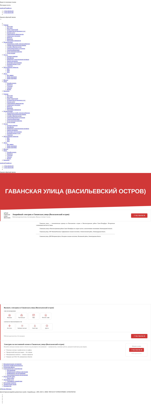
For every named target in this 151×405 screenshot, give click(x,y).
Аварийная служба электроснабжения (18, 44)
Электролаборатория (13, 50)
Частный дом (21, 317)
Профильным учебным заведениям (17, 372)
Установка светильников (14, 62)
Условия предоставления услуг (16, 31)
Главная (5, 25)
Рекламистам (7, 386)
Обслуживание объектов (10, 67)
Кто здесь (10, 28)
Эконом (9, 88)
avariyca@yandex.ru (5, 8)
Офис (33, 317)
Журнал (5, 80)
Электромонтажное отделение (16, 48)
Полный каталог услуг (14, 64)
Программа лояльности (14, 40)
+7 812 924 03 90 (8, 12)
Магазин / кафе (45, 317)
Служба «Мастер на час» (14, 47)
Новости (9, 37)
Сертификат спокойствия (14, 381)
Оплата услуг (11, 32)
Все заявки (10, 75)
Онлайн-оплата (11, 83)
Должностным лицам (9, 384)
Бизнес (9, 89)
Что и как (10, 26)
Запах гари (35, 328)
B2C (8, 69)
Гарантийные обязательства (15, 34)
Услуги (5, 55)
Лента (5, 73)
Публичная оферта (9, 367)
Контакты (6, 91)
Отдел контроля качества (14, 51)
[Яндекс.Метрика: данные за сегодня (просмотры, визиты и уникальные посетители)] (5, 389)
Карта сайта (10, 378)
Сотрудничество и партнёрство (12, 368)
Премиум (10, 84)
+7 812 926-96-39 (139, 215)
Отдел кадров (11, 53)
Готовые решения (12, 56)
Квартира (9, 317)
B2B (8, 70)
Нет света (9, 328)
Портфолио (10, 58)
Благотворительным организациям (17, 375)
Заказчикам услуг (8, 379)
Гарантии (10, 66)
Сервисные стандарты (13, 36)
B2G (8, 72)
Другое (47, 328)
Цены (5, 81)
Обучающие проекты (9, 383)
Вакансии (10, 39)
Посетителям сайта (9, 376)
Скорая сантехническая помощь (16, 45)
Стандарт (10, 86)
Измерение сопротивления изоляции (18, 59)
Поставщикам (11, 370)
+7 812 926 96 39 (8, 11)
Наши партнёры (12, 78)
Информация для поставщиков (16, 373)
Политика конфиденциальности (13, 365)
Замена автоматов (12, 61)
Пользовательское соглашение (12, 364)
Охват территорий (12, 29)
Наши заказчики (12, 77)
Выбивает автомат (22, 328)
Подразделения (8, 42)
